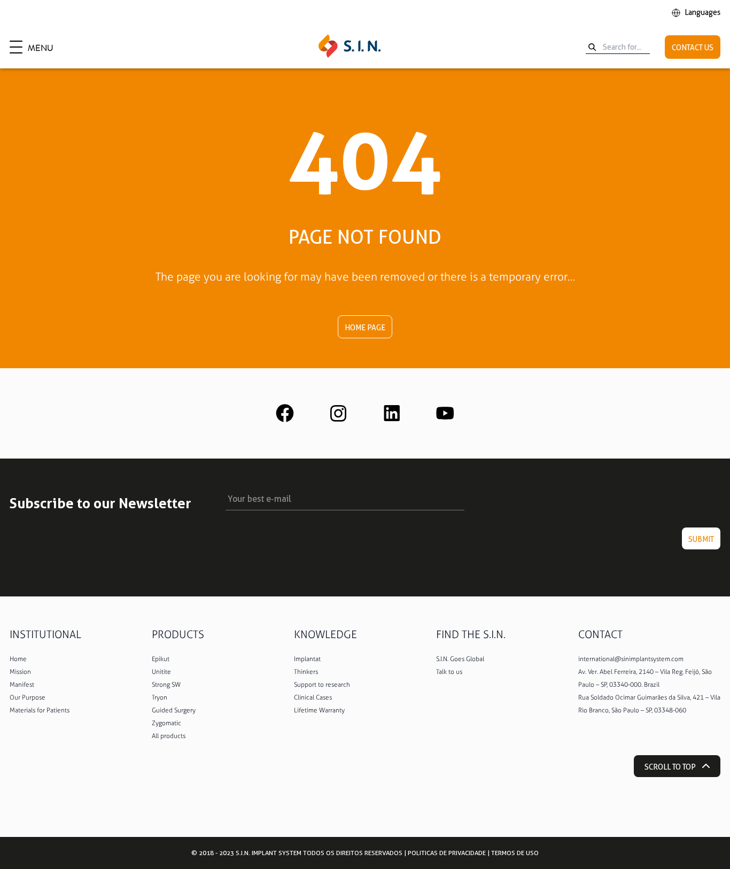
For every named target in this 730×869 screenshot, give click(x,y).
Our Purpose (27, 697)
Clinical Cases (313, 697)
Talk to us (449, 672)
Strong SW (166, 684)
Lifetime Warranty (319, 710)
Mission (20, 672)
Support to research (322, 684)
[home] (349, 47)
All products (168, 736)
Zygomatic (166, 723)
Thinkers (306, 672)
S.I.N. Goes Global (460, 659)
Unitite (161, 672)
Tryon (159, 697)
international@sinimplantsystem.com (631, 659)
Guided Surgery (174, 710)
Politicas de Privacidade (447, 853)
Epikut (160, 659)
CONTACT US (692, 47)
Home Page (365, 327)
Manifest (22, 684)
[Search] (592, 47)
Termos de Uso (515, 853)
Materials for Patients (39, 710)
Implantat (307, 659)
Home (18, 659)
